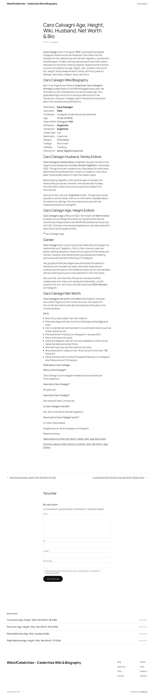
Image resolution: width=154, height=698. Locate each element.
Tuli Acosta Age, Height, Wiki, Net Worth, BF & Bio (32, 620)
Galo (101, 321)
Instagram (55, 42)
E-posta (46, 551)
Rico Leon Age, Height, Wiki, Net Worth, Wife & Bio (32, 627)
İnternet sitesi (47, 561)
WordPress (143, 692)
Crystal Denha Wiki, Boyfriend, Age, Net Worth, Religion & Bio (118, 477)
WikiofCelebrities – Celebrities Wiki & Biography (32, 3)
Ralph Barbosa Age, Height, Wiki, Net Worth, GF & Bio (34, 640)
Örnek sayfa (142, 3)
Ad (44, 541)
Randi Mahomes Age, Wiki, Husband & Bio (28, 633)
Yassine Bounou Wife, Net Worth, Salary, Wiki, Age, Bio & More (74, 438)
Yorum (45, 514)
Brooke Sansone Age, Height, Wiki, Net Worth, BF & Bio (33, 477)
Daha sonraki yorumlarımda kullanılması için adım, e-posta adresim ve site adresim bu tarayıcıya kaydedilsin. (73, 572)
